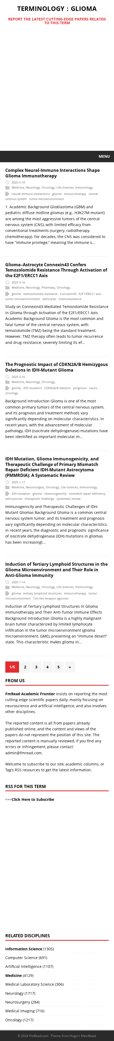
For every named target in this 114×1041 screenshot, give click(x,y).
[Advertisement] (57, 91)
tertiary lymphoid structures (42, 594)
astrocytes (49, 299)
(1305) (29, 948)
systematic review (68, 499)
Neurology (33, 188)
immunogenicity (55, 493)
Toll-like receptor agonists (50, 598)
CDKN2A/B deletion (57, 388)
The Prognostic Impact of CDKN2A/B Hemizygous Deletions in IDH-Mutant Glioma (56, 367)
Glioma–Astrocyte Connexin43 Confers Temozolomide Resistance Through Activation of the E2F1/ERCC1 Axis (56, 270)
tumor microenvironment (46, 199)
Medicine (18, 188)
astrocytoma (13, 499)
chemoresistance (70, 299)
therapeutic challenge (39, 499)
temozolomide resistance (40, 294)
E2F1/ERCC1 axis (90, 294)
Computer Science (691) (26, 957)
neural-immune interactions (31, 194)
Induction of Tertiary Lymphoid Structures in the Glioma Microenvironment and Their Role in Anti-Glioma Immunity (56, 569)
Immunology (84, 188)
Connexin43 (68, 294)
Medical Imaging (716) (24, 1010)
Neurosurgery (35, 487)
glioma (57, 194)
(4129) (19, 975)
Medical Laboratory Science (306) (34, 984)
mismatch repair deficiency (87, 493)
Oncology (48, 188)
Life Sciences (65, 188)
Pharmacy (48, 287)
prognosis (80, 388)
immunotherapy (75, 194)
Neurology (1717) (20, 993)
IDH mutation (32, 388)
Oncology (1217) (19, 1019)
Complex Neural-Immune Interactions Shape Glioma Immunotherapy (52, 173)
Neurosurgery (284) (22, 1002)
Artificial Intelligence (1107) (29, 966)
